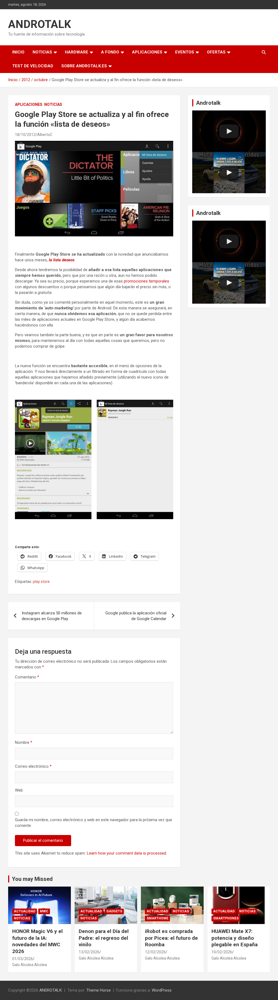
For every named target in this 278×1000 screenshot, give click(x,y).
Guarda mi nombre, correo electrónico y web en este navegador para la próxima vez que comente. (93, 822)
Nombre (23, 742)
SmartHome (157, 918)
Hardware (76, 52)
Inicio (18, 52)
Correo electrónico (33, 766)
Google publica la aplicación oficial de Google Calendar (135, 616)
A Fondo (110, 52)
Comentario (27, 677)
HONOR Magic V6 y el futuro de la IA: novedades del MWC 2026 (37, 941)
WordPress (162, 990)
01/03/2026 (22, 959)
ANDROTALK (39, 24)
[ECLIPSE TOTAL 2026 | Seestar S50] (229, 131)
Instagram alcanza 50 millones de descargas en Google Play (52, 616)
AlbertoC (44, 134)
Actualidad (24, 911)
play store (41, 581)
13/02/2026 (89, 952)
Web (19, 790)
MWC (44, 911)
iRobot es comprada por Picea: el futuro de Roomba (171, 938)
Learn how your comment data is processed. (127, 853)
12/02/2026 (155, 952)
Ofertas (216, 52)
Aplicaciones (147, 52)
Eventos (184, 52)
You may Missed (32, 879)
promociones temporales (146, 281)
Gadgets (114, 911)
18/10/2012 (25, 134)
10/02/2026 (221, 952)
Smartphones (226, 918)
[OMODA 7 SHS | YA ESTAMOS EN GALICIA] (229, 172)
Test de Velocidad (32, 66)
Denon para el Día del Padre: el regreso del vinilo (104, 938)
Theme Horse (98, 990)
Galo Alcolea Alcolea (29, 965)
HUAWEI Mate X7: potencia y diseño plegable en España (234, 938)
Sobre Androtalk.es (84, 66)
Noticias (42, 52)
